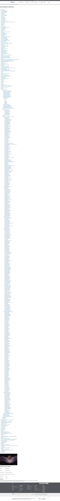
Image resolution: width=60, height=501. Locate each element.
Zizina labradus (7, 324)
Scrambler (6, 102)
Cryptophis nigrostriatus (8, 151)
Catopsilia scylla (7, 371)
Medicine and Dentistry (29, 488)
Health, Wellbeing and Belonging (5, 40)
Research (2, 452)
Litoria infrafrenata (7, 145)
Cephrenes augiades (7, 345)
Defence (2, 23)
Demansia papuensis (7, 177)
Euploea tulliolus (7, 350)
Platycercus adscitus (7, 245)
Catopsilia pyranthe (7, 325)
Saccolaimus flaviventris (8, 400)
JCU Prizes (2, 35)
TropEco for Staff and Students (5, 444)
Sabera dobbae (7, 329)
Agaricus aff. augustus (7, 113)
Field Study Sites (4, 417)
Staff (34, 0)
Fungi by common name (6, 115)
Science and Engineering (29, 489)
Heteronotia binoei (7, 169)
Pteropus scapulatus (7, 406)
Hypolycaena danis (7, 357)
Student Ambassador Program (4, 27)
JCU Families (2, 20)
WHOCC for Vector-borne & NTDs (5, 447)
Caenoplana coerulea (7, 192)
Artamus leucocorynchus (8, 295)
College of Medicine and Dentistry (5, 57)
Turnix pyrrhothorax (7, 231)
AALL (2, 25)
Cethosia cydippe (7, 374)
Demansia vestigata (7, 121)
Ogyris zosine (6, 373)
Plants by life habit (6, 97)
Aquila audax (6, 303)
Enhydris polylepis (7, 184)
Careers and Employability (4, 39)
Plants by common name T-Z (7, 96)
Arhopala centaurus (7, 323)
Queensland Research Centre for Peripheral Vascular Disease (8, 436)
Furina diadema (7, 155)
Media (2, 448)
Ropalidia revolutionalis (7, 201)
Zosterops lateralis (7, 236)
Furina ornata (6, 125)
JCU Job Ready (3, 34)
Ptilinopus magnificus (7, 272)
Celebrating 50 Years (3, 48)
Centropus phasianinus (7, 235)
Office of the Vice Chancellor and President (6, 433)
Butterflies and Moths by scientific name (8, 311)
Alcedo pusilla (6, 298)
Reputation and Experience (4, 46)
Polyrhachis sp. (6, 208)
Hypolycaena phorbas (7, 351)
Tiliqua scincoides (7, 124)
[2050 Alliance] (14, 494)
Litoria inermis (6, 163)
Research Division (3, 53)
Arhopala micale (7, 385)
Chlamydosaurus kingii (7, 159)
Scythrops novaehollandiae (8, 296)
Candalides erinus (7, 319)
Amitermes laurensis (7, 195)
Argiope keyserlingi (7, 214)
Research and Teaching (34, 2)
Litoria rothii (6, 133)
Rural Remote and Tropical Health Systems (6, 60)
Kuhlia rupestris (7, 218)
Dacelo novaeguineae (7, 238)
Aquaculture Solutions (4, 63)
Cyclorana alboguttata (7, 123)
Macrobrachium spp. (7, 189)
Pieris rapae (6, 359)
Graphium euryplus (7, 343)
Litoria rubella (6, 118)
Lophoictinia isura (7, 305)
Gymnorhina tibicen (7, 229)
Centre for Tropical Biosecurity (5, 70)
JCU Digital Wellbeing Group (4, 64)
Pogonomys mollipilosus (8, 393)
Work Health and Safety (4, 87)
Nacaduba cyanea (7, 380)
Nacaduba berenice (7, 337)
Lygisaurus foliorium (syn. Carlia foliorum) (10, 161)
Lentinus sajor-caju (7, 114)
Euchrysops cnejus (7, 379)
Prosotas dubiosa (7, 349)
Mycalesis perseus (7, 354)
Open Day (2, 13)
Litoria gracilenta (7, 158)
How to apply (2, 14)
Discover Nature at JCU (3, 4)
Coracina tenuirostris (7, 253)
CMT (1, 72)
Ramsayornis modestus (7, 286)
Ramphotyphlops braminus (8, 180)
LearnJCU (43, 0)
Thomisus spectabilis (7, 215)
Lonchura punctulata (7, 287)
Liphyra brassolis (7, 389)
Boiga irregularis (7, 129)
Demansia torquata (7, 174)
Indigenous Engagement (4, 50)
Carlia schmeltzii (7, 147)
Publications (2, 17)
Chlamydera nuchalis (7, 263)
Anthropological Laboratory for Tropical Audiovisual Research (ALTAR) (9, 59)
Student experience (3, 12)
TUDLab (2, 446)
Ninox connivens (7, 250)
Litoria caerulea (7, 170)
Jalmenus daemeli (7, 312)
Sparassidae (6, 200)
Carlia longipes (6, 152)
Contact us (3, 418)
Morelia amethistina (7, 183)
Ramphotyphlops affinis (8, 178)
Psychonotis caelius (7, 318)
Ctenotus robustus (7, 130)
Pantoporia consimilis (7, 340)
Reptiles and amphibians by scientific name (9, 116)
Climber (6, 103)
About (12, 485)
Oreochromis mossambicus (8, 217)
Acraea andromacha (7, 334)
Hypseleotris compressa (8, 220)
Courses (2, 16)
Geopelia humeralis (7, 273)
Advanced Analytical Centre (4, 61)
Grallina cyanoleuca (7, 230)
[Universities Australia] (19, 493)
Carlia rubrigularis (7, 153)
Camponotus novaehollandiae (8, 199)
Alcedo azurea (6, 255)
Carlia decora (6, 141)
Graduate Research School (4, 52)
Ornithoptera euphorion (8, 378)
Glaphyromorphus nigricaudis (8, 179)
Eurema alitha (6, 327)
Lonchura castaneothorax (8, 292)
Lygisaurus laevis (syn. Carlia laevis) (9, 143)
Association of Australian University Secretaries (6, 420)
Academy (2, 49)
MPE (1, 58)
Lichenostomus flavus (7, 307)
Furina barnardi (7, 176)
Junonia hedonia (7, 332)
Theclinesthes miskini (7, 355)
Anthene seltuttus (7, 370)
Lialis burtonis (6, 150)
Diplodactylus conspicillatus (8, 171)
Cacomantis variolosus (7, 268)
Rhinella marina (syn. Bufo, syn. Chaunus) (10, 165)
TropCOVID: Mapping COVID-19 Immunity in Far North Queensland (9, 445)
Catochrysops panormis (8, 368)
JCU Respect (2, 450)
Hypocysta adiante (7, 347)
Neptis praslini (6, 384)
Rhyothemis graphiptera (8, 210)
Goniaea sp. (6, 203)
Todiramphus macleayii (7, 275)
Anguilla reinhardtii (7, 222)
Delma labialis (6, 127)
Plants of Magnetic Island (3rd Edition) (8, 107)
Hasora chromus (7, 386)
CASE (2, 54)
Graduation (2, 32)
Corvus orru (6, 239)
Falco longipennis (7, 257)
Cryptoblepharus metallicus (8, 131)
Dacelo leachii (6, 244)
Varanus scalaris (7, 164)
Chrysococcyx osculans (7, 297)
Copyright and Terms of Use (4, 449)
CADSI (2, 82)
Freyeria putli (6, 376)
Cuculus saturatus (7, 233)
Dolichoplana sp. (7, 205)
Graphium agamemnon (7, 333)
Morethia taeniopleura (7, 134)
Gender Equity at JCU (3, 423)
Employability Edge (3, 37)
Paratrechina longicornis (8, 207)
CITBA (2, 71)
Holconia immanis (7, 209)
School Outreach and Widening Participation (6, 43)
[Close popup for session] (48, 497)
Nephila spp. (6, 188)
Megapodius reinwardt (7, 300)
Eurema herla (6, 316)
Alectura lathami (7, 237)
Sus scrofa (6, 409)
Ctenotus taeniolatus (7, 175)
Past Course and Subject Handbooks (5, 86)
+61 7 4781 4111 (43, 489)
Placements (2, 30)
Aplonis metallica (7, 274)
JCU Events (2, 428)
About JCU (2, 45)
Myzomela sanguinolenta (8, 280)
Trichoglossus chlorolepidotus (8, 252)
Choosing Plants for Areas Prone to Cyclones (9, 108)
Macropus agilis (7, 397)
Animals (6, 4)
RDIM (2, 437)
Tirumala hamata (7, 330)
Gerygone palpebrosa (7, 304)
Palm (5, 100)
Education (35, 489)
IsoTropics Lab (3, 426)
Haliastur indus (7, 247)
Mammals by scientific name (10, 4)
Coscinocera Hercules (7, 388)
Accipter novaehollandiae (8, 269)
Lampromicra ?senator (7, 191)
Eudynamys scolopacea (7, 132)
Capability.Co (2, 24)
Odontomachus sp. (7, 196)
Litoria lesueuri (7, 182)
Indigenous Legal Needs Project (5, 424)
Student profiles (3, 442)
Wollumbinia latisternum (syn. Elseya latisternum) (11, 144)
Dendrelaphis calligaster (8, 137)
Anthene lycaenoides (7, 390)
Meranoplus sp (7, 211)
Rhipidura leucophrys (7, 246)
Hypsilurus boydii (7, 117)
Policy (2, 434)
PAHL (2, 435)
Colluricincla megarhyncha (8, 310)
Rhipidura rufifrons (7, 294)
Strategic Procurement (4, 441)
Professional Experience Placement (5, 36)
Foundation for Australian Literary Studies (6, 422)
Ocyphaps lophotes (7, 265)
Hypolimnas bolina (7, 317)
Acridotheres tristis (7, 279)
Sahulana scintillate (7, 328)
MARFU (2, 79)
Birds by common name (6, 414)
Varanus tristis (6, 154)
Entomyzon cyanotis (7, 270)
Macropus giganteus (7, 395)
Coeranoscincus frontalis (8, 120)
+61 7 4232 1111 (43, 490)
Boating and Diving (3, 68)
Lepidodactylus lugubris (8, 172)
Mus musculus (6, 411)
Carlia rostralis (6, 140)
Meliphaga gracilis (7, 248)
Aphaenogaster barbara (8, 194)
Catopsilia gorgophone (7, 314)
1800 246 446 (43, 486)
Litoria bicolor (6, 146)
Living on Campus (3, 15)
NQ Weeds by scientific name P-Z (7, 91)
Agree (39, 498)
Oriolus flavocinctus (7, 243)
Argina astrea (6, 320)
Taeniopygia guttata (7, 256)
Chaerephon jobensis (7, 396)
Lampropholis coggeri (7, 128)
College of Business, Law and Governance (6, 55)
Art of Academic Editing (4, 38)
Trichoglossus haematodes (8, 240)
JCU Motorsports (3, 429)
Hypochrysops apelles (7, 313)
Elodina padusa (7, 361)
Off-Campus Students (3, 33)
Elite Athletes (2, 22)
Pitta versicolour (7, 254)
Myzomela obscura (7, 249)
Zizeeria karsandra (7, 382)
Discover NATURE (7, 321)
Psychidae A (6, 322)
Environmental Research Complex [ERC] (6, 421)
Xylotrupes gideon (7, 212)
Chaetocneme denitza (7, 364)
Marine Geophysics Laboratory (5, 432)
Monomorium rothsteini (8, 213)
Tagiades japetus (7, 362)
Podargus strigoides (7, 241)
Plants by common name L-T (7, 95)
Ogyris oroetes (6, 339)
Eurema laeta (6, 391)
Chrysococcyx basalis (7, 264)
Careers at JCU (3, 41)
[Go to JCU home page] (13, 483)
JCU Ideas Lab (3, 81)
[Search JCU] (48, 2)
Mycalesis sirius (7, 326)
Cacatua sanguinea (7, 306)
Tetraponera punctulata (8, 204)
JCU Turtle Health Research (4, 78)
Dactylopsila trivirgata (7, 408)
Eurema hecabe (7, 358)
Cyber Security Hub (3, 419)
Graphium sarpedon (7, 341)
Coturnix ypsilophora (7, 290)
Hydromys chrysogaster (8, 407)
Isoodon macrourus (7, 402)
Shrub (5, 98)
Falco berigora (6, 262)
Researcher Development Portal (5, 438)
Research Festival (3, 51)
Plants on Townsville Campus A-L (8, 105)
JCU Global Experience (4, 11)
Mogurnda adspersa (7, 226)
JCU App (37, 0)
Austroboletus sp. (7, 112)
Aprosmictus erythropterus (8, 302)
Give (48, 0)
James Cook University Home (13, 2)
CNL (1, 83)
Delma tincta (6, 138)
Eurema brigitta (7, 353)
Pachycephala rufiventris (8, 234)
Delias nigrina (6, 331)
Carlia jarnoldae (7, 181)
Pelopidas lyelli (6, 367)
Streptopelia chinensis (7, 284)
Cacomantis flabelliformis (8, 281)
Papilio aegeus (6, 336)
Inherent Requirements (4, 425)
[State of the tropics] (25, 493)
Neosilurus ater (7, 227)
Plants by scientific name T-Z (7, 94)
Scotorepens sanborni (7, 399)
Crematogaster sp (7, 197)
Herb (5, 99)
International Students (21, 489)
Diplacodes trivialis (7, 190)
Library (40, 0)
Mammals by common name (7, 415)
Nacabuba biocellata (7, 346)
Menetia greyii (6, 185)
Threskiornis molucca (7, 283)
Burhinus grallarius (7, 288)
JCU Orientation (3, 28)
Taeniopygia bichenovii (7, 261)
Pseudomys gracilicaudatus (8, 412)
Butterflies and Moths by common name (8, 416)
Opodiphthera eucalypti (8, 315)
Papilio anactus (7, 356)
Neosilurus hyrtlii (7, 224)
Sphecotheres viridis (7, 289)
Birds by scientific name (6, 228)
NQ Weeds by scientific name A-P (7, 90)
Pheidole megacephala (7, 198)
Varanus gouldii (7, 162)
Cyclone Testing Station (4, 74)
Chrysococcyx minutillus (8, 260)
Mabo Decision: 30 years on (4, 431)
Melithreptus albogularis (8, 299)
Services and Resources (37, 488)
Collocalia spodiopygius (7, 285)
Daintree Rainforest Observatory (5, 76)
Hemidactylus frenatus (7, 126)
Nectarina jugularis (7, 277)
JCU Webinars (3, 427)
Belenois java (6, 344)
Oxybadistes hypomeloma (8, 338)
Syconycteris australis (7, 398)
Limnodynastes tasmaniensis (8, 119)
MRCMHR (2, 9)
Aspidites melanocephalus (8, 160)
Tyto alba (6, 291)
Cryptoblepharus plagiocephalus (9, 168)
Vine (5, 101)
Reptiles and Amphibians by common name (9, 413)
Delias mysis (6, 348)
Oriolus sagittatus (7, 259)
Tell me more (43, 498)
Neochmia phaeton (7, 282)
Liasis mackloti (6, 135)
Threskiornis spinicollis (7, 293)
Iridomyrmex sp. (7, 193)
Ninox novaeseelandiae (7, 278)
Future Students (21, 2)
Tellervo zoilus (6, 383)
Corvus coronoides (7, 251)
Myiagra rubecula (7, 258)
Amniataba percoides (7, 223)
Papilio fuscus (6, 381)
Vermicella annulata (7, 173)
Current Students (27, 2)
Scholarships (2, 18)
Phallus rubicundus (7, 110)
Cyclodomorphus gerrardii (8, 186)
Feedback (47, 483)
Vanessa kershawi (7, 360)
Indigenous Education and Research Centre (6, 85)
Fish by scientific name (6, 216)
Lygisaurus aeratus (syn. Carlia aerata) (9, 157)
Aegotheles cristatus (7, 276)
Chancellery (2, 47)
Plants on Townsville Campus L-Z (8, 106)
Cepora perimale (7, 369)
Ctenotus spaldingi (7, 136)
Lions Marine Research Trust (4, 66)
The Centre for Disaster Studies (5, 75)
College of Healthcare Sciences (5, 56)
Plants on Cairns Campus (7, 104)
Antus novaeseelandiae (7, 308)
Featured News (13, 489)
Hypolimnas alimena (7, 377)
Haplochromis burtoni (7, 221)
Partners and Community (42, 2)
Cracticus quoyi (7, 301)
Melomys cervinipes (7, 405)
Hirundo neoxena (7, 232)
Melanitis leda (6, 342)
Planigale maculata (7, 410)
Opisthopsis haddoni (7, 206)
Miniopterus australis (7, 394)
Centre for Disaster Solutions (4, 73)
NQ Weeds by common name (7, 92)
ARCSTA (2, 65)
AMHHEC (2, 62)
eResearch (2, 84)
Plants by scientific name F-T (7, 93)
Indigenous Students (21, 488)
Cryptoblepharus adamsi (8, 148)
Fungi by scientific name (6, 109)
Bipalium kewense (7, 202)
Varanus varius (7, 139)
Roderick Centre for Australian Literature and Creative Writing (8, 439)
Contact (46, 0)
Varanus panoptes (7, 156)
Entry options (3, 19)
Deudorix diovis (7, 372)
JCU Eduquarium (3, 77)
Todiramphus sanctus (7, 267)
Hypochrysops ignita (7, 387)
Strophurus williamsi (7, 122)
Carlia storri (6, 142)
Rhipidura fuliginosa (7, 271)
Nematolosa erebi (7, 219)
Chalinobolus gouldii (7, 401)
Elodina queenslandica (7, 352)
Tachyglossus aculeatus (8, 404)
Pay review (2, 451)
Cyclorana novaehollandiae (8, 167)
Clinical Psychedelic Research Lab (5, 69)
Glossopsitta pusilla (7, 309)
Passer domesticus (7, 242)
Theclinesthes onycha (7, 335)
